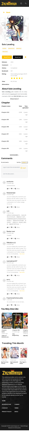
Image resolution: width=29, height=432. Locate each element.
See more (22, 254)
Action (4, 48)
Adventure (11, 48)
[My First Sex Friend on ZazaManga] (5, 352)
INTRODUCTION (6, 404)
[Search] (21, 3)
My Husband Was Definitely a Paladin (14, 364)
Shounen (5, 51)
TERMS (16, 408)
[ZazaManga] (9, 3)
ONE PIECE (26, 335)
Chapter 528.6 (4, 331)
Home (3, 401)
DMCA (16, 411)
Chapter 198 (5, 127)
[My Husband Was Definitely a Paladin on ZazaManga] (14, 352)
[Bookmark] (25, 57)
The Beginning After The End (15, 336)
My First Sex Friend (4, 362)
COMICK (17, 404)
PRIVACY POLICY (7, 411)
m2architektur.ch (14, 420)
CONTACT (5, 408)
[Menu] (26, 3)
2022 (12, 62)
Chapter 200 (5, 112)
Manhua (18, 48)
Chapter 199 (5, 119)
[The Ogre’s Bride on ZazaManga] (24, 352)
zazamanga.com (15, 426)
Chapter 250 (16, 330)
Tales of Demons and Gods (5, 337)
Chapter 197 (5, 134)
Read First (7, 57)
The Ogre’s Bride (23, 362)
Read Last (18, 57)
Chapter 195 (5, 148)
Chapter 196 (5, 141)
